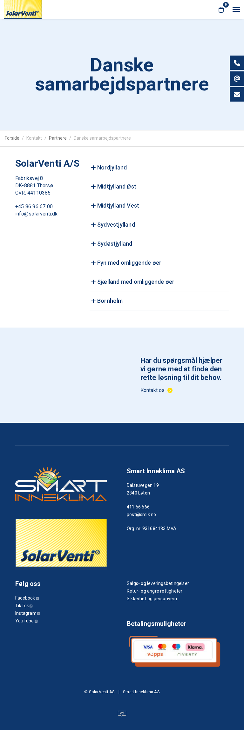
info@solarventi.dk (36, 214)
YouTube (24, 620)
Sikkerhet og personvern (152, 598)
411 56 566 (138, 506)
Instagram (26, 613)
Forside (12, 138)
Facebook (25, 598)
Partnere (58, 138)
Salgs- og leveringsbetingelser (158, 583)
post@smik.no (141, 514)
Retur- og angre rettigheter (154, 591)
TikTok (22, 605)
